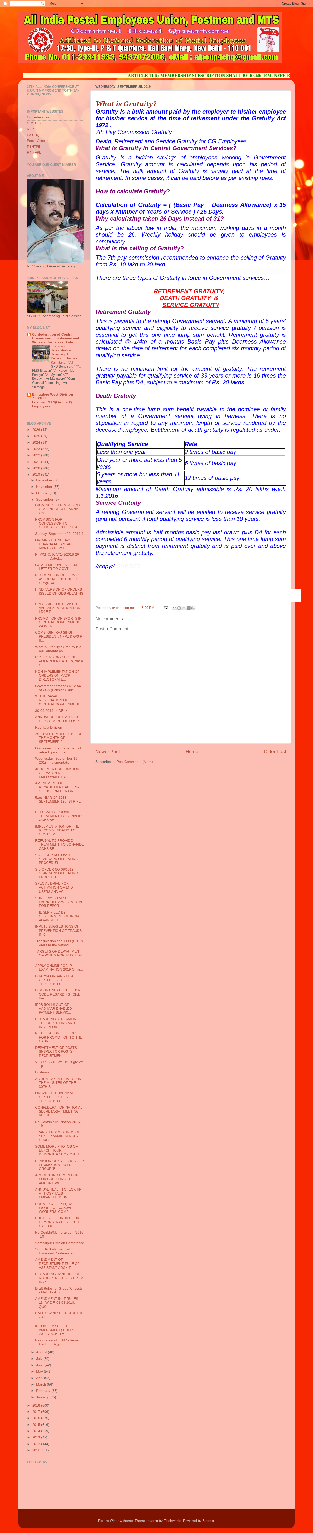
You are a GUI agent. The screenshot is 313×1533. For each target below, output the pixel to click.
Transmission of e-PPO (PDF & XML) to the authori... (59, 943)
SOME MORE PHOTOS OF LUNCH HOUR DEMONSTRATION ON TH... (59, 1150)
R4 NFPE (34, 152)
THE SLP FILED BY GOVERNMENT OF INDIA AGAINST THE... (57, 916)
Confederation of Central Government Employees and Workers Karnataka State (55, 338)
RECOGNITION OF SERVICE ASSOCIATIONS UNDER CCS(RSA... (58, 579)
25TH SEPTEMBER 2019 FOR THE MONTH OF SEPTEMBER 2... (59, 738)
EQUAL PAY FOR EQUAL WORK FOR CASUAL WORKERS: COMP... (54, 1208)
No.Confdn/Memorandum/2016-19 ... (59, 1234)
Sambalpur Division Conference (59, 1243)
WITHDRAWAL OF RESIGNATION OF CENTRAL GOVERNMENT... (59, 700)
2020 (36, 468)
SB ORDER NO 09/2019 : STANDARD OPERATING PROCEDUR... (56, 859)
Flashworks (172, 1520)
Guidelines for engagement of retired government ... (58, 750)
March (41, 1384)
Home (192, 751)
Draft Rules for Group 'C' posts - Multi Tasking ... (59, 1290)
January (43, 1397)
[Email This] (174, 608)
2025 (36, 436)
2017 (36, 1412)
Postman (42, 1072)
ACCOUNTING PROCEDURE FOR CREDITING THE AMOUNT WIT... (58, 1179)
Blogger (208, 1520)
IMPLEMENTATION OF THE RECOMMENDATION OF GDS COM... (57, 830)
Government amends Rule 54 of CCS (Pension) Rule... (58, 688)
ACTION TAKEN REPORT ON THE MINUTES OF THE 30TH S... (58, 1083)
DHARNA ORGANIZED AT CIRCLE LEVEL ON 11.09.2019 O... (55, 980)
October (43, 493)
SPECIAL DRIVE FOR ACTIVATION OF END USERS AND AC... (54, 887)
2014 (36, 1431)
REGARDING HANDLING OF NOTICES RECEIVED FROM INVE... (59, 1278)
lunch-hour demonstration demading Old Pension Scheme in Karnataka (64, 354)
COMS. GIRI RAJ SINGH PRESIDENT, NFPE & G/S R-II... (59, 636)
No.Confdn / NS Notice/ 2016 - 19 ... (58, 1124)
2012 (36, 1444)
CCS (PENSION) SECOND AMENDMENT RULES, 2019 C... (59, 661)
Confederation (38, 117)
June (40, 1365)
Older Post (275, 751)
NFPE (31, 129)
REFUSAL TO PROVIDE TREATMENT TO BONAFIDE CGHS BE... (59, 816)
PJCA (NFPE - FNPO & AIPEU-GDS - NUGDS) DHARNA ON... (59, 509)
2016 (36, 1418)
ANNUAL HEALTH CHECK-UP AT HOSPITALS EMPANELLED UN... (58, 1193)
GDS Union (35, 123)
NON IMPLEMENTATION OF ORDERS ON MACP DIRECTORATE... (57, 675)
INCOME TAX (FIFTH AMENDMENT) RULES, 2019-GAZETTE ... (55, 1330)
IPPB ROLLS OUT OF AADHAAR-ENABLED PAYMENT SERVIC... (53, 1008)
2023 (36, 449)
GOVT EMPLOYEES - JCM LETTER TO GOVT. (56, 567)
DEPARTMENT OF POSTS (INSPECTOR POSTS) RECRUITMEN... (56, 1051)
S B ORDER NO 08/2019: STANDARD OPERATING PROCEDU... (56, 873)
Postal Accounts (39, 141)
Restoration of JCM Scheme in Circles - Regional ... (58, 1342)
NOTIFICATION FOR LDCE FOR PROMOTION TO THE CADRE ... (58, 1037)
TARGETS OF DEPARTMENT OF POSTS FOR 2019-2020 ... (58, 955)
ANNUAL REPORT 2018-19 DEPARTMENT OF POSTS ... (59, 719)
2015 (36, 1425)
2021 (36, 462)
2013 (36, 1437)
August (42, 1352)
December (44, 480)
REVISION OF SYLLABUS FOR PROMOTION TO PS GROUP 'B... (59, 1165)
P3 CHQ (33, 135)
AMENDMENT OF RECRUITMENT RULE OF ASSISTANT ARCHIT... (57, 1263)
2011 (36, 1450)
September (45, 499)
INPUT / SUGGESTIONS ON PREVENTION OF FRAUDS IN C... (58, 930)
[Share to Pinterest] (192, 608)
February (43, 1391)
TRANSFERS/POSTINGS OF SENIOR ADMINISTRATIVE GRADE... (58, 1136)
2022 (36, 455)
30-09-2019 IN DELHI (52, 711)
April (40, 1378)
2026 (36, 429)
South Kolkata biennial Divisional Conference (54, 1251)
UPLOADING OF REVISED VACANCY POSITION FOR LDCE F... (57, 608)
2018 (36, 1405)
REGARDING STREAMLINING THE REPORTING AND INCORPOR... (58, 1023)
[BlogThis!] (179, 608)
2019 (36, 474)
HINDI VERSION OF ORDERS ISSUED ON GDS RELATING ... (59, 593)
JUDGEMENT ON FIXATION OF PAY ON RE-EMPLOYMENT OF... (57, 773)
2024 (36, 442)
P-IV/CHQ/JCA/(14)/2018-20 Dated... (59, 556)
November (44, 487)
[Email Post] (165, 607)
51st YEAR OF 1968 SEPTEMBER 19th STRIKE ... (58, 801)
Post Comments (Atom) (135, 762)
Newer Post (107, 751)
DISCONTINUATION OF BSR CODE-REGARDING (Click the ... (57, 994)
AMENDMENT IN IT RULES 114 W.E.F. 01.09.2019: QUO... (56, 1302)
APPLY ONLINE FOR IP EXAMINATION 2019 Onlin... (59, 967)
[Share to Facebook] (188, 608)
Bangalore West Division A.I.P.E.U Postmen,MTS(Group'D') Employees (52, 400)
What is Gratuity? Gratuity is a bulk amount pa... (58, 649)
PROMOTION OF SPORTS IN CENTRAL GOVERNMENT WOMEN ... (58, 622)
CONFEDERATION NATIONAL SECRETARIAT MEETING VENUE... (58, 1111)
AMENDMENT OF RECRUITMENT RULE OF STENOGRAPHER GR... (57, 787)
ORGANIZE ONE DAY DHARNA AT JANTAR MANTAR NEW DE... (53, 544)
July (39, 1359)
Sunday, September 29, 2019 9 (59, 534)
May (40, 1371)
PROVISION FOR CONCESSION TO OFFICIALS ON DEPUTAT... (58, 523)
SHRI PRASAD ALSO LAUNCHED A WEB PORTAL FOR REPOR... (59, 902)
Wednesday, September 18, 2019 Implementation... (56, 760)
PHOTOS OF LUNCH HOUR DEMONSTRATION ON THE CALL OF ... (59, 1222)
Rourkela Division (48, 727)
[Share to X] (183, 608)
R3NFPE (33, 146)
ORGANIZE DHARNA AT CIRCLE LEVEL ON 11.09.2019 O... (54, 1097)
